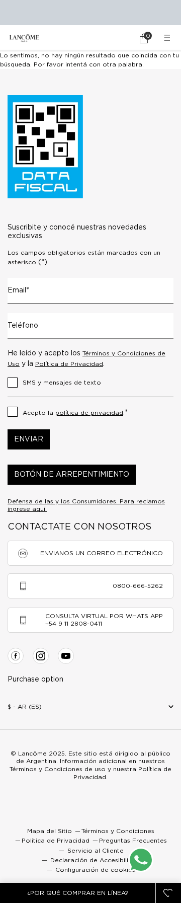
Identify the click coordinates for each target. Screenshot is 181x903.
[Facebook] (16, 656)
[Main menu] (168, 38)
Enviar (28, 439)
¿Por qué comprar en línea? (78, 893)
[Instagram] (41, 656)
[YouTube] (66, 656)
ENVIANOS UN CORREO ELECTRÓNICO (101, 553)
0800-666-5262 (138, 586)
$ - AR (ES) (25, 707)
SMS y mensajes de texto (62, 383)
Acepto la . (75, 412)
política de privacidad (89, 413)
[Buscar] (116, 38)
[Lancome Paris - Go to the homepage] (24, 38)
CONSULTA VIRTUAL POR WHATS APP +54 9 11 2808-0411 (104, 620)
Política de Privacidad (69, 364)
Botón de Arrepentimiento (71, 474)
